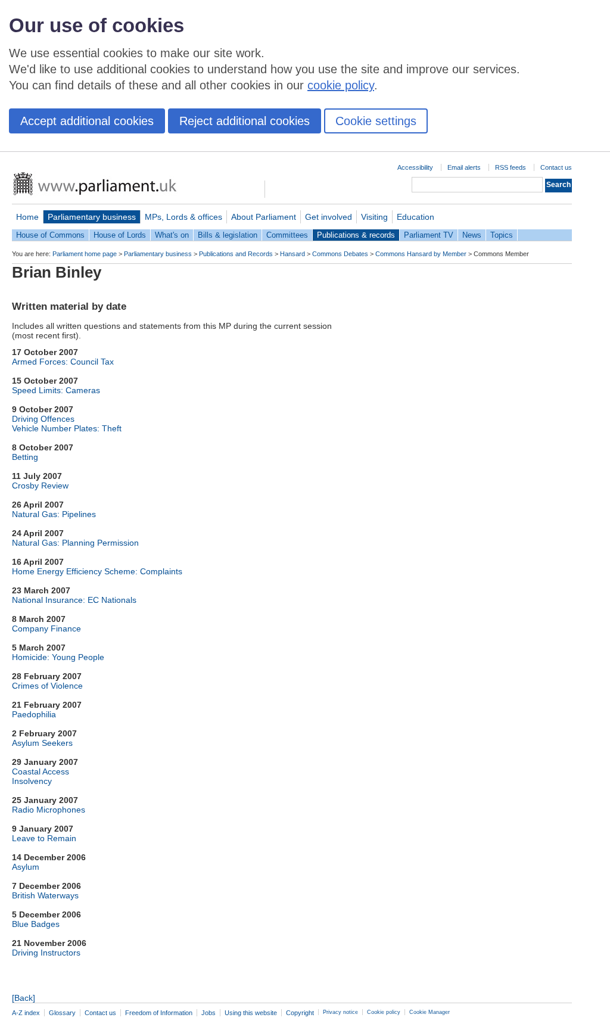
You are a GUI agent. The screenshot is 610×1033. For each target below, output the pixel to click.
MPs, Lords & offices (183, 217)
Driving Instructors (46, 952)
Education (415, 217)
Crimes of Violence (47, 685)
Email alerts (464, 167)
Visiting (374, 217)
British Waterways (45, 895)
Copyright (300, 1012)
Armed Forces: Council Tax (63, 361)
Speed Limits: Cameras (56, 390)
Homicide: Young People (58, 657)
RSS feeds (510, 167)
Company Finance (46, 628)
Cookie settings (375, 120)
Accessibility (415, 167)
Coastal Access (40, 771)
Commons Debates (340, 253)
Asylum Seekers (42, 743)
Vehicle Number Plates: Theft (67, 428)
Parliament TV (428, 235)
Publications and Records (236, 253)
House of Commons (50, 235)
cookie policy (340, 85)
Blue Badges (36, 924)
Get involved (328, 217)
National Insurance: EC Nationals (74, 600)
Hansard (292, 253)
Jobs (208, 1012)
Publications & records (356, 235)
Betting (25, 457)
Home (27, 217)
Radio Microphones (48, 809)
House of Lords (120, 235)
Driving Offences (43, 419)
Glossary (62, 1012)
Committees (287, 235)
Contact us (556, 167)
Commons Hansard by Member (420, 253)
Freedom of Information (158, 1012)
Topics (501, 235)
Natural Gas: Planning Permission (75, 542)
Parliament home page (84, 253)
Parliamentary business (92, 217)
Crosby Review (40, 485)
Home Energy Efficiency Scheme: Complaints (97, 571)
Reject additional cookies (244, 120)
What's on (172, 235)
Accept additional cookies (87, 120)
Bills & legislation (227, 235)
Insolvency (32, 781)
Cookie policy (383, 1012)
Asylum (25, 867)
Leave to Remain (44, 838)
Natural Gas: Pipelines (54, 514)
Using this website (251, 1012)
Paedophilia (34, 714)
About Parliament (263, 217)
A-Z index (26, 1012)
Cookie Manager (429, 1012)
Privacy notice (340, 1012)
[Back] (23, 998)
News (471, 235)
